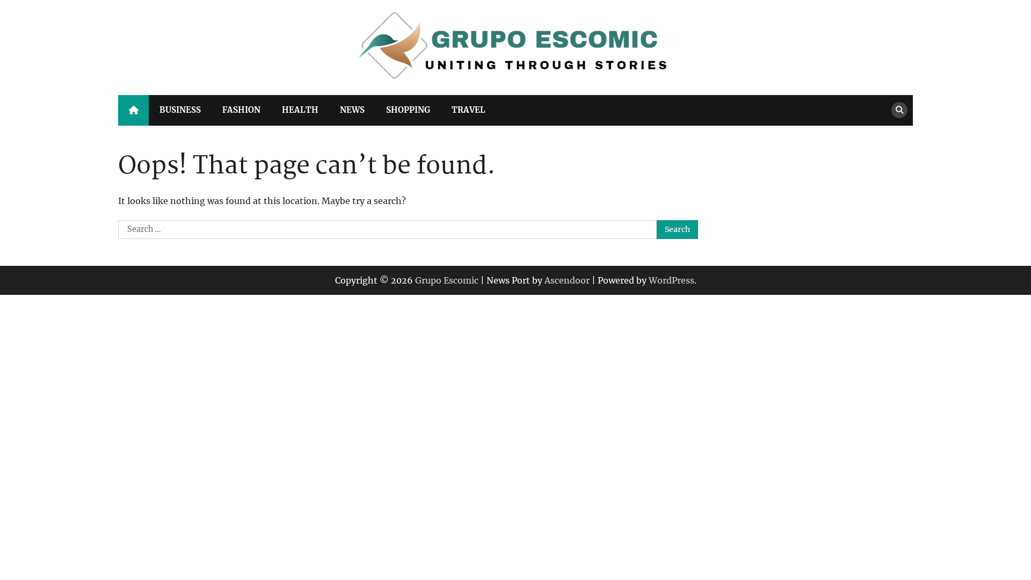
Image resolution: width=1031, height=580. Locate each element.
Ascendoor (567, 280)
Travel (468, 110)
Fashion (241, 110)
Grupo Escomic (446, 280)
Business (180, 110)
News (352, 110)
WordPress (671, 280)
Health (300, 110)
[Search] (899, 110)
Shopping (408, 110)
